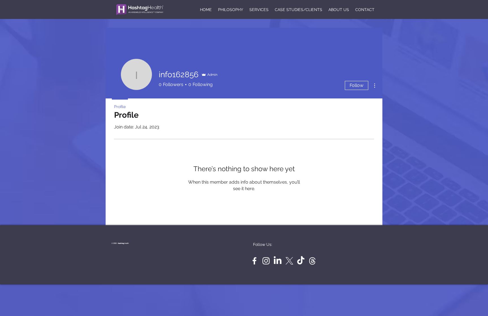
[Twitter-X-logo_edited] (289, 261)
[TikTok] (301, 261)
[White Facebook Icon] (254, 261)
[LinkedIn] (277, 261)
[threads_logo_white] (312, 261)
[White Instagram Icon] (266, 261)
